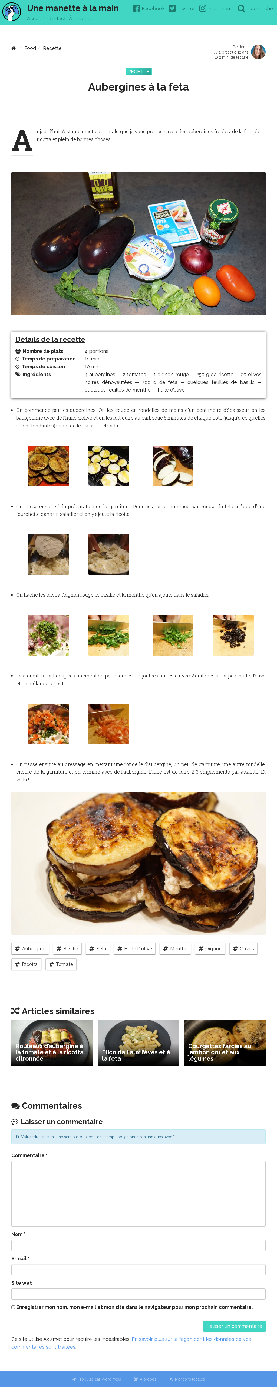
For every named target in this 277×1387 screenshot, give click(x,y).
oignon (213, 948)
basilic (70, 948)
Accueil (35, 18)
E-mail (20, 1258)
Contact (56, 18)
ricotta (30, 964)
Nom (18, 1234)
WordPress (111, 1379)
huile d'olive (138, 948)
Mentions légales (190, 1379)
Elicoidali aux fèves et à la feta (136, 1055)
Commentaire (29, 1155)
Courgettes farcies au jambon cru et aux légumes (219, 1052)
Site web (22, 1283)
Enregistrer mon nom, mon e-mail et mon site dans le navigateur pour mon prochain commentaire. (134, 1307)
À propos (79, 18)
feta (101, 948)
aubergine (33, 948)
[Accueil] (13, 48)
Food (30, 48)
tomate (64, 964)
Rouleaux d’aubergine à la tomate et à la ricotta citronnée (49, 1052)
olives (247, 948)
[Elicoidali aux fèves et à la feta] (138, 1043)
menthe (178, 948)
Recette (52, 48)
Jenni (243, 47)
